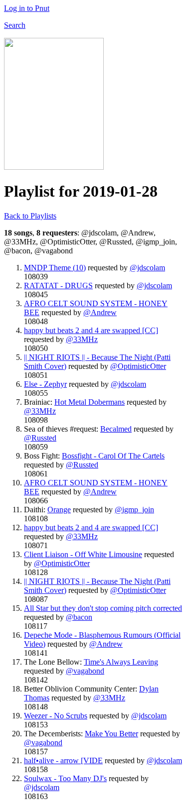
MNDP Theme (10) (55, 267)
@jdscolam (147, 267)
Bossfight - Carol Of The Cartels (113, 456)
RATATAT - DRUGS (58, 285)
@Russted (40, 438)
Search (14, 25)
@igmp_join (134, 509)
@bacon (79, 617)
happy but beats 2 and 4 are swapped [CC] (91, 330)
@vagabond (85, 671)
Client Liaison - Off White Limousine (83, 554)
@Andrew (100, 312)
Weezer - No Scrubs (55, 715)
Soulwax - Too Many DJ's (65, 778)
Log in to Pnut (26, 8)
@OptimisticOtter (138, 366)
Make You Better (111, 733)
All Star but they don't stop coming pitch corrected (103, 608)
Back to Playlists (30, 216)
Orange (59, 509)
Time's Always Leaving (121, 662)
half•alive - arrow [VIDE (63, 760)
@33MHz (82, 339)
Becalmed (116, 429)
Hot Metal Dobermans (89, 402)
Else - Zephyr (45, 384)
